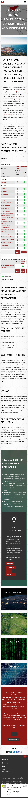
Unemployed (4, 200)
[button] (7, 752)
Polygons (3, 182)
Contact (3, 773)
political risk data (7, 114)
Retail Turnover (5, 208)
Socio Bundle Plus (6, 242)
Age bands (4, 191)
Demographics (10, 563)
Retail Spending (5, 205)
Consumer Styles (5, 234)
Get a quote (17, 251)
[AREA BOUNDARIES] (14, 624)
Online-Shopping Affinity (7, 239)
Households (4, 197)
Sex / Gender (4, 194)
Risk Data (9, 571)
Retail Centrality (5, 211)
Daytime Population (6, 237)
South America (20, 594)
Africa (12, 596)
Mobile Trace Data (11, 574)
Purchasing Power (10, 567)
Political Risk (4, 245)
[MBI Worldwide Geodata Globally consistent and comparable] (2, 2)
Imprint (3, 769)
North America (11, 594)
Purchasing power (6, 203)
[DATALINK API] (14, 674)
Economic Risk (5, 248)
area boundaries (18, 98)
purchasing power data (9, 93)
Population (4, 188)
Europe (4, 594)
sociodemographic (13, 91)
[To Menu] (25, 2)
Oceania (8, 596)
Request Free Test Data (14, 739)
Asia (3, 596)
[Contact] (25, 756)
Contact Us (14, 734)
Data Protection (5, 771)
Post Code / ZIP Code (17, 168)
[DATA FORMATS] (14, 649)
